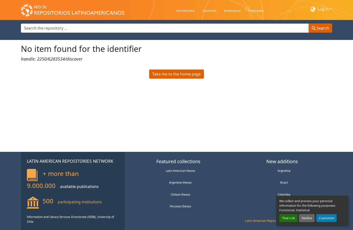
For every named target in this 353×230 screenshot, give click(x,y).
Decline (307, 218)
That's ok (288, 218)
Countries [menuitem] (209, 10)
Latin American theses (180, 171)
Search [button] (322, 28)
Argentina (284, 171)
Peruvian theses (180, 206)
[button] (72, 9)
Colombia (284, 194)
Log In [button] (324, 9)
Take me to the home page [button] (176, 74)
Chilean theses (180, 194)
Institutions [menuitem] (232, 10)
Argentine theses (180, 182)
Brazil (284, 182)
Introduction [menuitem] (185, 10)
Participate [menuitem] (256, 10)
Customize (326, 218)
